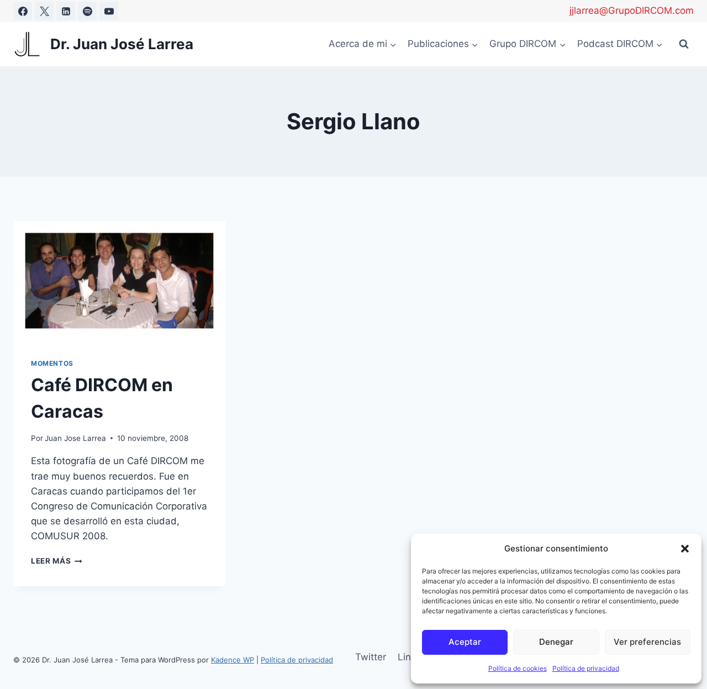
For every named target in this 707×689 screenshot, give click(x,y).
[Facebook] (22, 11)
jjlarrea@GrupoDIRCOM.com (631, 10)
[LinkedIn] (65, 11)
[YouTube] (108, 11)
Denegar (556, 642)
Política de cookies (517, 668)
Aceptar (465, 642)
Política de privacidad (585, 668)
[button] (684, 548)
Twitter (370, 656)
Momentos (52, 363)
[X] (44, 11)
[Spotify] (87, 11)
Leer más (56, 560)
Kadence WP (232, 659)
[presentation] (119, 280)
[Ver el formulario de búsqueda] (684, 44)
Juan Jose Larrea (75, 438)
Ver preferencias (647, 642)
